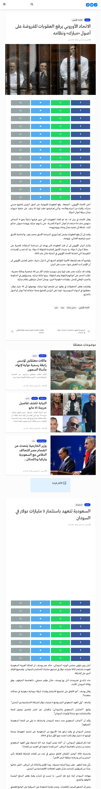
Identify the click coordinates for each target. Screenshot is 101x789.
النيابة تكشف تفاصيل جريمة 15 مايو (33, 405)
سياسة (87, 20)
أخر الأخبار (42, 356)
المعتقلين (35, 356)
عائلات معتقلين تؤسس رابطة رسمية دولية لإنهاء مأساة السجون (31, 365)
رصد (62, 308)
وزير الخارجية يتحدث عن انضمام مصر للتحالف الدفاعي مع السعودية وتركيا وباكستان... (31, 452)
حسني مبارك (71, 308)
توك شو (35, 398)
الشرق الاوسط (41, 441)
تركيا (33, 441)
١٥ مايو (27, 398)
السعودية (79, 505)
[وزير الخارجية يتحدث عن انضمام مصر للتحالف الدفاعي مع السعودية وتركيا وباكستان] (73, 455)
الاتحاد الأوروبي (77, 20)
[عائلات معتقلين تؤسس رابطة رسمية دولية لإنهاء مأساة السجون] (73, 370)
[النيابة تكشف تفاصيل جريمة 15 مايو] (73, 412)
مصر (56, 308)
